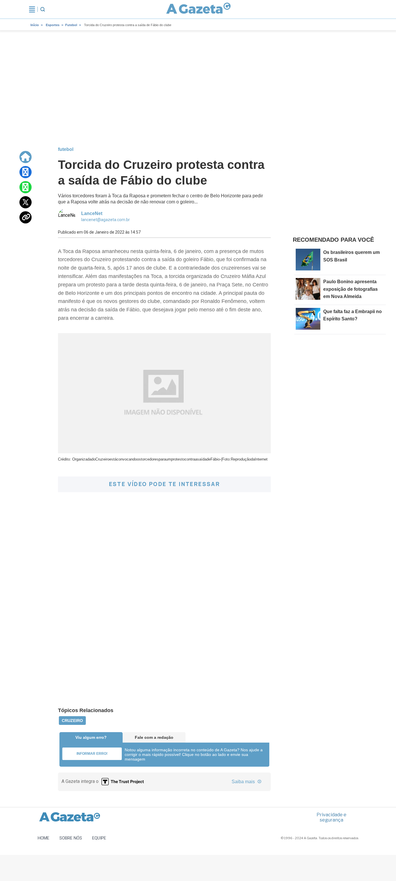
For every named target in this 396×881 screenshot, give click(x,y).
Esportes (52, 25)
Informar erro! (92, 754)
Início (34, 25)
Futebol (71, 25)
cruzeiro (72, 720)
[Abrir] (32, 9)
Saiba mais (244, 781)
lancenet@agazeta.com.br (105, 219)
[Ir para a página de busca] (42, 9)
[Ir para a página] (198, 9)
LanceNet (91, 213)
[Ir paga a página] (25, 157)
